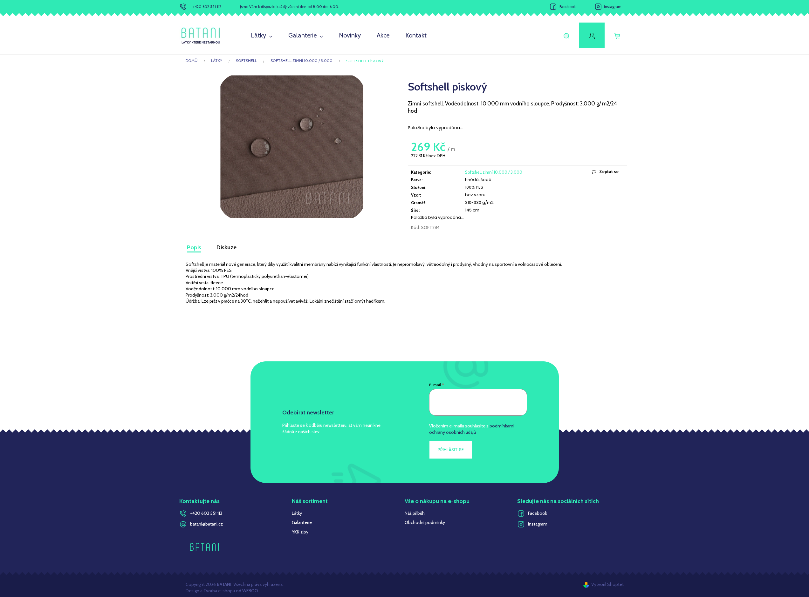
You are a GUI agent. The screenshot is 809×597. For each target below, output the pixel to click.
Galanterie (302, 522)
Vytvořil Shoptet (607, 584)
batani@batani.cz (206, 524)
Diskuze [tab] (226, 247)
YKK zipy (300, 532)
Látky (297, 513)
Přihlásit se (451, 449)
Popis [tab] (194, 247)
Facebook (567, 6)
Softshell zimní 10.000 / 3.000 (493, 172)
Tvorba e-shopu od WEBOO (230, 591)
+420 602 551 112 (207, 6)
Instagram (612, 6)
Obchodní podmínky (425, 522)
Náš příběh (415, 513)
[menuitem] (261, 36)
